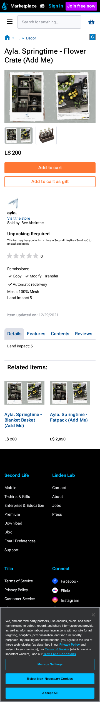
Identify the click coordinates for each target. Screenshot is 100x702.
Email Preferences (20, 541)
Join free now (81, 6)
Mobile (10, 487)
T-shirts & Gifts (17, 496)
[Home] (7, 38)
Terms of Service (18, 581)
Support (11, 550)
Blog (8, 532)
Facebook (69, 581)
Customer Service (19, 598)
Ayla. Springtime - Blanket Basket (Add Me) (23, 420)
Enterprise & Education (24, 505)
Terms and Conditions (59, 654)
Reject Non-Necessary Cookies (50, 678)
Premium (12, 514)
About (57, 496)
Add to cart (50, 167)
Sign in (56, 6)
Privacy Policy (16, 590)
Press (57, 514)
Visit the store (18, 218)
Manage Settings (50, 664)
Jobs (56, 505)
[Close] (93, 615)
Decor (31, 38)
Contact (59, 487)
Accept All (50, 693)
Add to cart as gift (50, 181)
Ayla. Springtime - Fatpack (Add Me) (69, 417)
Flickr (65, 590)
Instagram (69, 600)
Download (13, 523)
